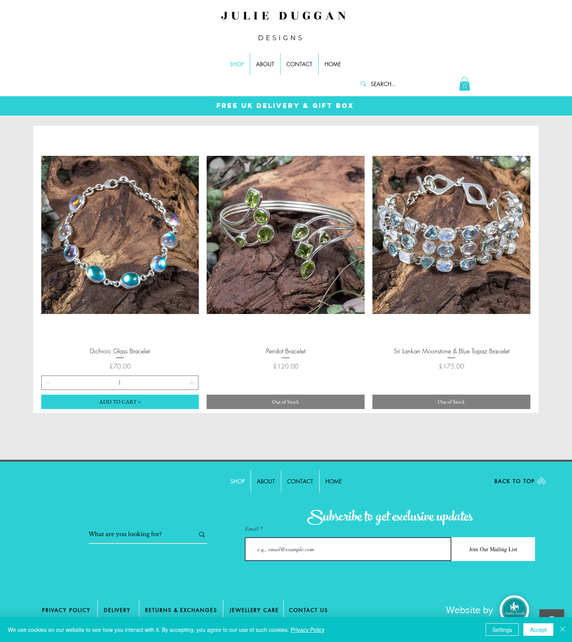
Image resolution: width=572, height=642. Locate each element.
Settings (502, 629)
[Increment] (192, 383)
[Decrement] (47, 383)
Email (251, 528)
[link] (464, 84)
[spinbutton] (120, 383)
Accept (538, 629)
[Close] (562, 629)
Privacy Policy (308, 629)
